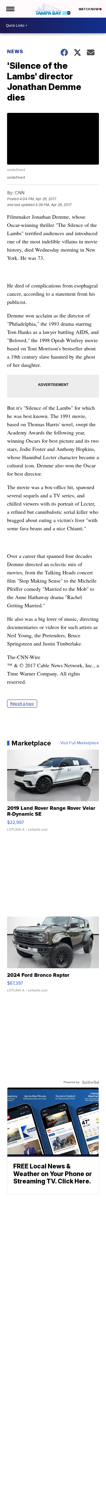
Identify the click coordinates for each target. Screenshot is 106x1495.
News (15, 51)
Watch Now (89, 9)
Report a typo (22, 703)
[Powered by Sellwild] (90, 1082)
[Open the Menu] (9, 8)
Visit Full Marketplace (79, 743)
